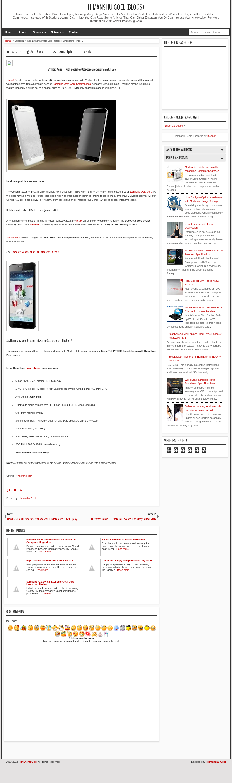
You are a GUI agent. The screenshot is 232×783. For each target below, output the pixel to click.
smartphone (33, 368)
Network (56, 32)
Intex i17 (11, 80)
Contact (73, 32)
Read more (45, 551)
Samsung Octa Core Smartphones (72, 84)
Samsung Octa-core (141, 191)
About (22, 32)
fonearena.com (24, 475)
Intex (79, 220)
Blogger (211, 135)
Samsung (35, 224)
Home (8, 32)
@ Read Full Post (15, 490)
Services (38, 32)
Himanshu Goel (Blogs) (116, 7)
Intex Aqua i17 (14, 237)
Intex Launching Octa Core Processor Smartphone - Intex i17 (48, 51)
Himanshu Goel (27, 498)
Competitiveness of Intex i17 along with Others (35, 252)
